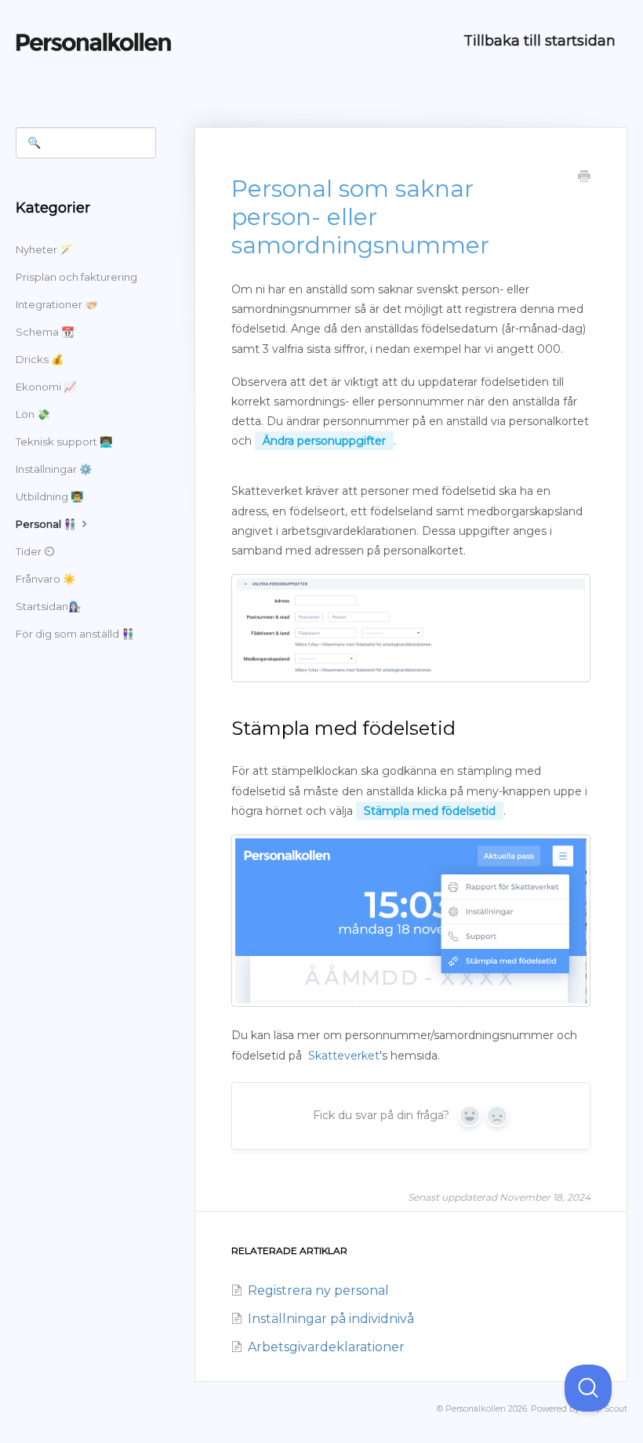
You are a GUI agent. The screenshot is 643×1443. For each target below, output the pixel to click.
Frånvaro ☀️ (45, 578)
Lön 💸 (32, 414)
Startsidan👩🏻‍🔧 (48, 606)
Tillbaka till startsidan (539, 40)
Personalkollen (475, 1409)
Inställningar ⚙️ (54, 469)
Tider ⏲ (35, 551)
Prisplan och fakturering (76, 277)
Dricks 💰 (40, 359)
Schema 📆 (45, 331)
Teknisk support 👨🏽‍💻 (64, 441)
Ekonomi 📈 (46, 386)
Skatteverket (344, 1056)
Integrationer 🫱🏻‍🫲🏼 (56, 304)
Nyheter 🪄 (44, 249)
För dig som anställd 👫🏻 (75, 633)
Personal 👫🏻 (47, 524)
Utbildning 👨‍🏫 (49, 496)
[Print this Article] (584, 178)
